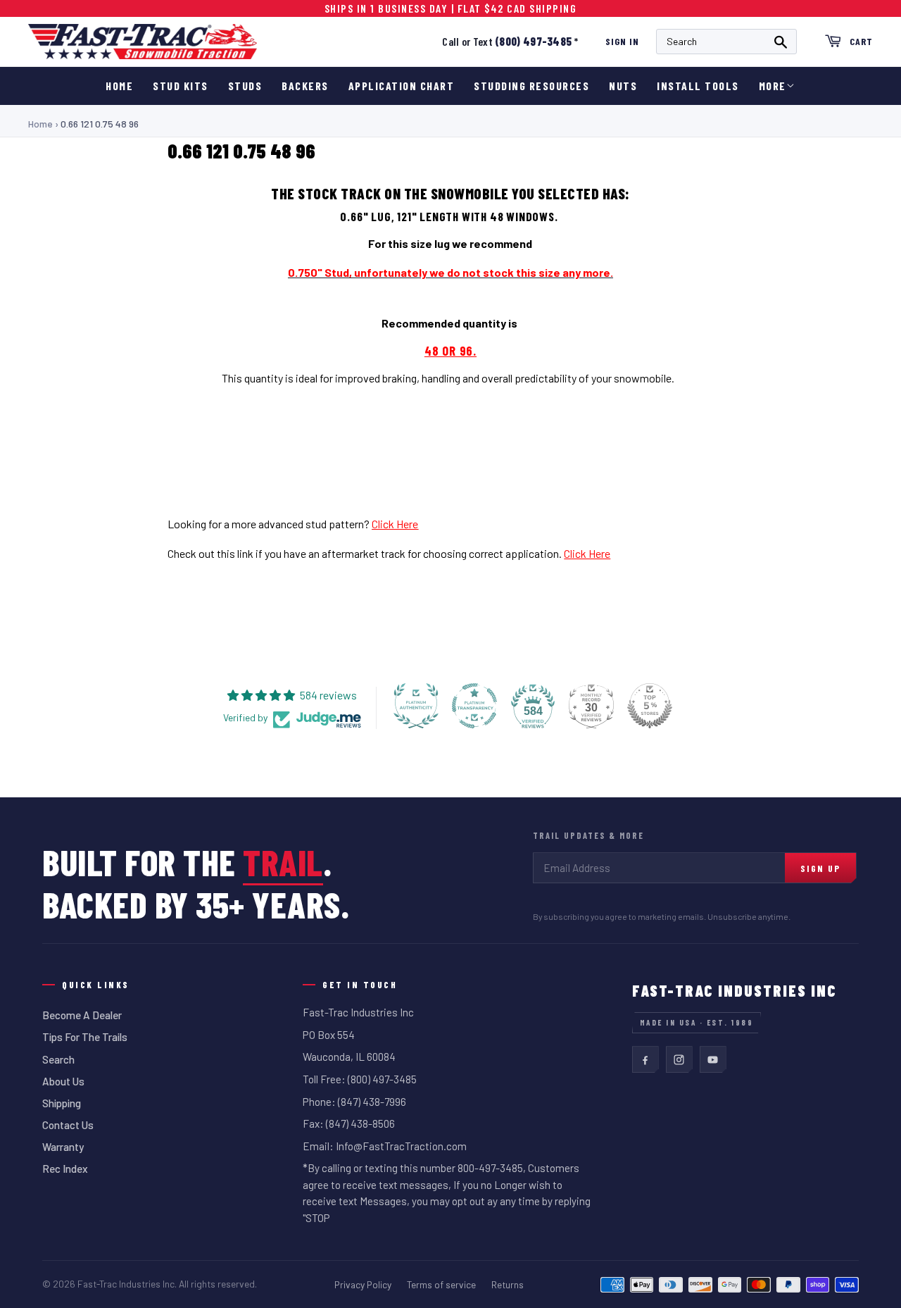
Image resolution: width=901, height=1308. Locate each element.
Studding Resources (531, 85)
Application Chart (401, 85)
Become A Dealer (82, 1015)
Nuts (623, 85)
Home (119, 85)
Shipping (61, 1103)
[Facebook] (645, 1059)
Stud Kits (180, 85)
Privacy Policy (362, 1284)
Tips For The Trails (84, 1036)
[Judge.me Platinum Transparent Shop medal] (474, 705)
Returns (507, 1284)
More (772, 85)
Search (58, 1059)
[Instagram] (679, 1059)
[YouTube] (713, 1059)
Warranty (63, 1146)
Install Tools (698, 85)
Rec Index (65, 1168)
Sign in (622, 41)
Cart (861, 41)
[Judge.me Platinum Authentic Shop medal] (416, 705)
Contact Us (68, 1125)
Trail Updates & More (588, 835)
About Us (63, 1081)
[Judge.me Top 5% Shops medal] (649, 705)
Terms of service (441, 1284)
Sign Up (820, 868)
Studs (245, 85)
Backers (305, 85)
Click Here (395, 523)
